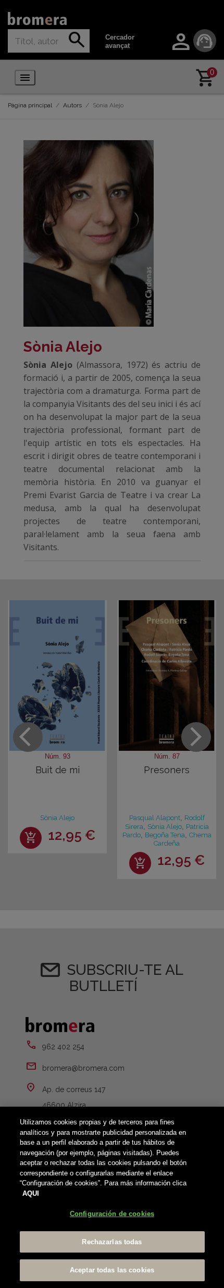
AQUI (30, 1193)
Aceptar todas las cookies (112, 1270)
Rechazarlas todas (112, 1242)
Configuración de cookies (112, 1214)
